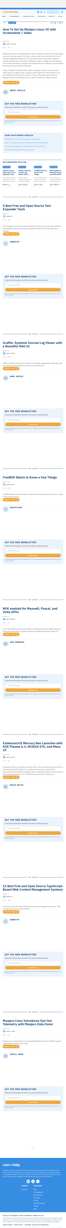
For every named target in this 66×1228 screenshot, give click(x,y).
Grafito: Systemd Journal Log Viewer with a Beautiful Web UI (24, 172)
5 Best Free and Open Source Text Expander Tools (9, 172)
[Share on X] (57, 23)
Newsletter (54, 12)
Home (4, 22)
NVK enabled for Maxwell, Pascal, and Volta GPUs (56, 172)
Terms (59, 120)
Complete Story (9, 82)
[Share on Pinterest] (60, 23)
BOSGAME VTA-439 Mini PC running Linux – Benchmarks (22, 139)
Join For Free (33, 117)
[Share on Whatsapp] (62, 23)
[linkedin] (41, 12)
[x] (44, 12)
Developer (41, 16)
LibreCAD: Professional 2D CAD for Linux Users (19, 150)
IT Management (14, 16)
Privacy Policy (10, 122)
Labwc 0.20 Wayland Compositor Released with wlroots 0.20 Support (26, 143)
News (4, 16)
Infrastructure (29, 16)
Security (52, 16)
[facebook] (38, 12)
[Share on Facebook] (55, 23)
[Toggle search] (62, 12)
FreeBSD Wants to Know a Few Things (40, 172)
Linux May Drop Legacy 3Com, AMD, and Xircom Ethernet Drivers (25, 146)
